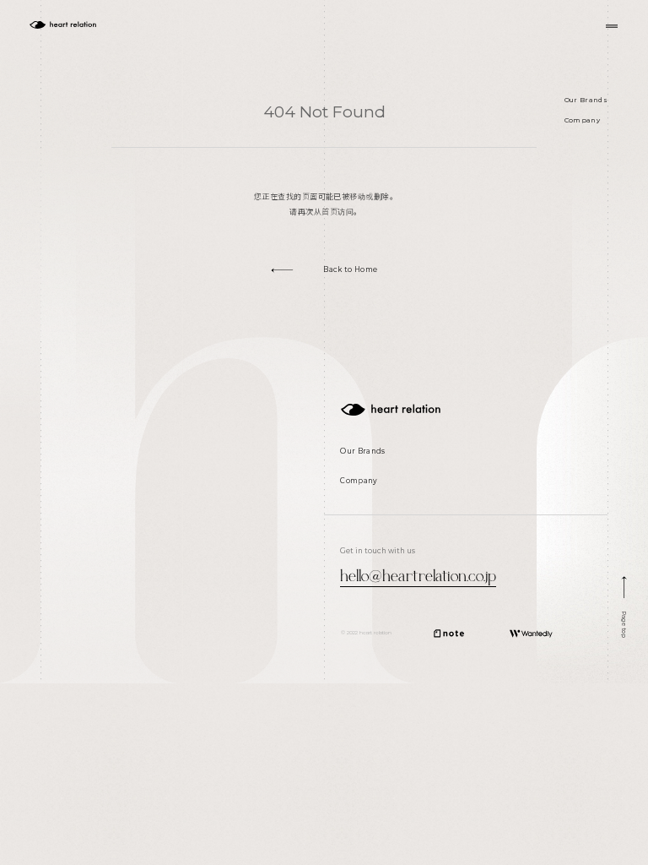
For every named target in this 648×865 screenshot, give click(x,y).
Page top (625, 623)
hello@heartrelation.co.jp (418, 574)
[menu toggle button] (612, 26)
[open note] (449, 633)
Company (582, 120)
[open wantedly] (531, 633)
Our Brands (586, 99)
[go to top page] (390, 410)
